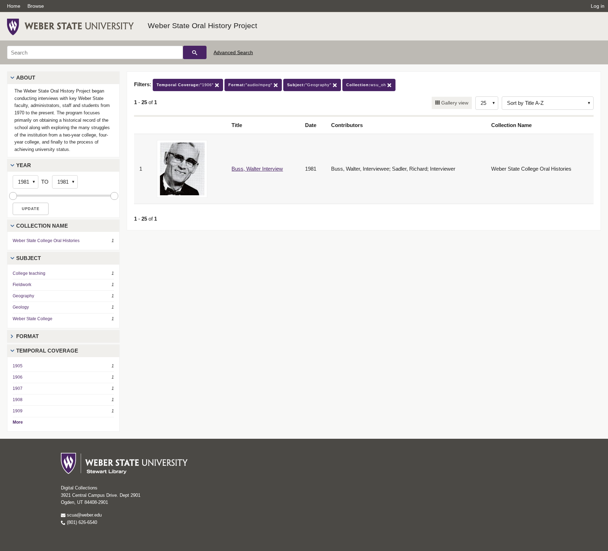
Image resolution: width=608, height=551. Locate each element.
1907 (18, 388)
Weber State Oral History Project (202, 25)
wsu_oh (366, 85)
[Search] (195, 52)
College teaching (29, 273)
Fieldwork (22, 284)
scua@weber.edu (83, 515)
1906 (18, 377)
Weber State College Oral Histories (46, 240)
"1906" (186, 85)
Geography (23, 295)
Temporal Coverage (47, 351)
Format (27, 336)
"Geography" (310, 85)
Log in (597, 6)
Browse (35, 6)
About (25, 78)
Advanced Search (233, 52)
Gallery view (454, 103)
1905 (18, 365)
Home (13, 6)
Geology (21, 307)
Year (23, 165)
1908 (18, 399)
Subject (28, 258)
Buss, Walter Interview (257, 169)
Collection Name (42, 226)
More (18, 422)
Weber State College (32, 318)
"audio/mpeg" (251, 85)
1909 (18, 410)
